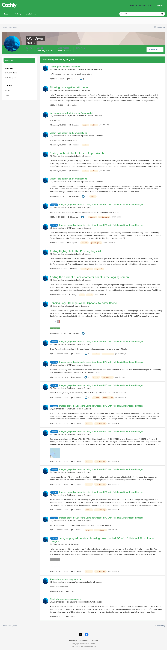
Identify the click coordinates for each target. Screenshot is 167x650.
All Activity (9, 60)
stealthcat (71, 582)
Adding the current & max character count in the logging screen (89, 277)
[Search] (162, 14)
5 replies (75, 145)
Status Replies (10, 78)
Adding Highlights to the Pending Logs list (75, 251)
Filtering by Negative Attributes (65, 66)
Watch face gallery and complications (68, 133)
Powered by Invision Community (83, 646)
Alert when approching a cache (65, 579)
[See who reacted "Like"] (80, 79)
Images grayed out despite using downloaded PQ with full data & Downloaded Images (101, 204)
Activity (18, 14)
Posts (7, 95)
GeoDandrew (73, 135)
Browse (7, 14)
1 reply (74, 269)
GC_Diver (54, 69)
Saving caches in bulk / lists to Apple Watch (71, 113)
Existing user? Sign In (140, 5)
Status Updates (150, 14)
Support (87, 207)
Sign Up (159, 5)
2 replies (72, 79)
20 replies (73, 217)
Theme (72, 641)
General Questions (95, 135)
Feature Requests (94, 69)
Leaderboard (31, 14)
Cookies (94, 641)
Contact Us (83, 641)
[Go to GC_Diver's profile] (45, 68)
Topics (7, 90)
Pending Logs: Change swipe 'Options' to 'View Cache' (84, 303)
